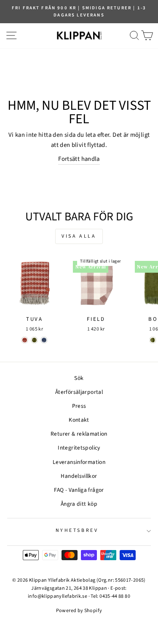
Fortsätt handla (79, 158)
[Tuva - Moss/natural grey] (34, 340)
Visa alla (79, 236)
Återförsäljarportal (79, 392)
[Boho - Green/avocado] (153, 340)
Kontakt (79, 420)
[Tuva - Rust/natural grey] (24, 340)
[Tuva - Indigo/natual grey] (44, 340)
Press (79, 406)
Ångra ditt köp (79, 504)
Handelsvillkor (79, 476)
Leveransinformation (79, 462)
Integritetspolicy (79, 448)
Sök (78, 378)
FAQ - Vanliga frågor (79, 490)
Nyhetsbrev (77, 530)
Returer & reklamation (79, 434)
